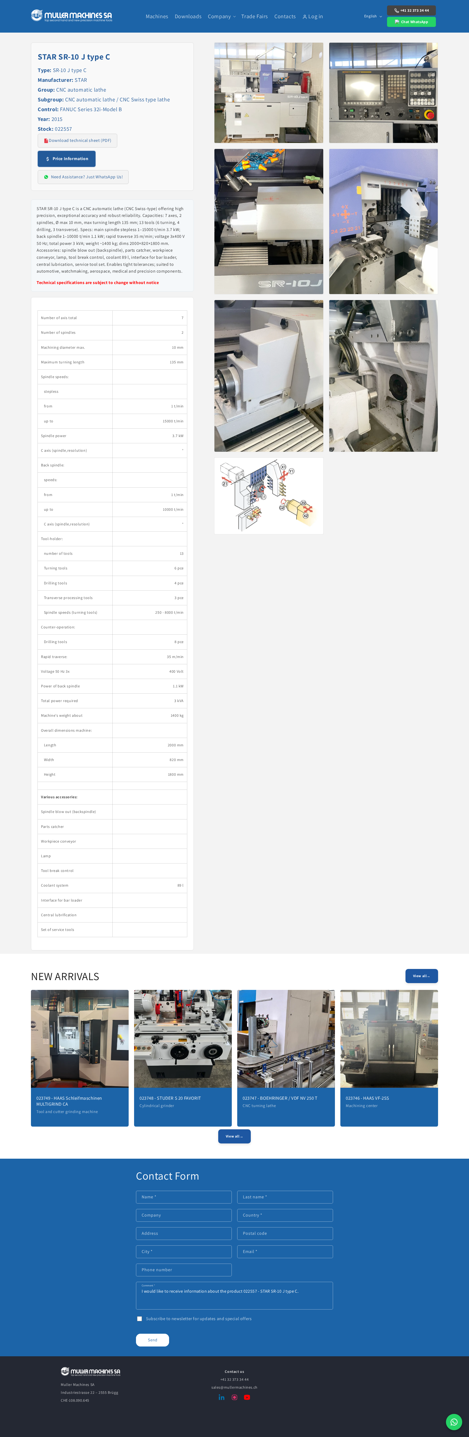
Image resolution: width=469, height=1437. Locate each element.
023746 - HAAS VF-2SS (367, 1098)
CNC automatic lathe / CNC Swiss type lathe (117, 99)
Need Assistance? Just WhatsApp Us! (87, 177)
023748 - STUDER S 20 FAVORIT (170, 1098)
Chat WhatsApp (414, 21)
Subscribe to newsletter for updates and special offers (199, 1318)
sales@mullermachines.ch (234, 1387)
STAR (81, 79)
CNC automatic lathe (81, 89)
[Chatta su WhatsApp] (454, 1422)
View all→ (421, 976)
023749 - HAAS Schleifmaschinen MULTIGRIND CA (69, 1101)
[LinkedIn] (222, 1398)
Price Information (70, 158)
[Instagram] (234, 1398)
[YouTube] (247, 1398)
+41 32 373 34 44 (414, 10)
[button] (221, 16)
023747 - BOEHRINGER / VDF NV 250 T (280, 1098)
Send (152, 1339)
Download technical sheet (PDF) (80, 140)
